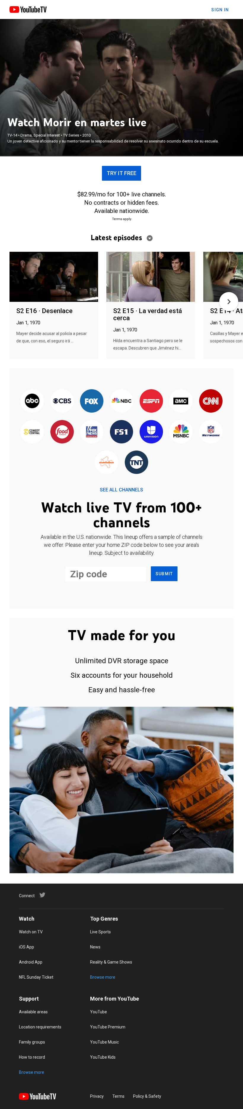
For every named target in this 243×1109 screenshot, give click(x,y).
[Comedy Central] (32, 432)
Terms (118, 1096)
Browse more (102, 977)
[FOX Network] (91, 401)
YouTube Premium (107, 1027)
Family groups (32, 1042)
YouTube (98, 1011)
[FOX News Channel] (91, 432)
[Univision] (151, 432)
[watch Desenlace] (53, 277)
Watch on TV (31, 931)
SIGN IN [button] (220, 9)
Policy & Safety (147, 1096)
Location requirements (40, 1027)
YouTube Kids (103, 1057)
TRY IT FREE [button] (121, 173)
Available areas (33, 1011)
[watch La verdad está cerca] (150, 277)
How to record (32, 1057)
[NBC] (121, 401)
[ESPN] (151, 401)
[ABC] (32, 401)
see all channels (121, 490)
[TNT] (136, 462)
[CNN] (211, 401)
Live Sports (100, 931)
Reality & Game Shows (111, 962)
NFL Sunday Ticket (36, 977)
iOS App (26, 947)
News (95, 947)
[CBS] (62, 401)
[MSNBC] (181, 432)
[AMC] (181, 401)
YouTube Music (104, 1042)
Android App (30, 962)
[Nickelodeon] (107, 462)
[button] (228, 301)
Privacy (97, 1096)
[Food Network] (62, 432)
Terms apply (121, 219)
